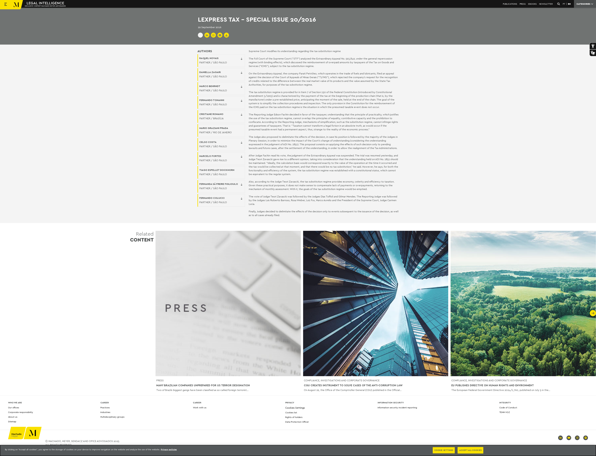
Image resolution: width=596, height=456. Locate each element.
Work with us (199, 407)
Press (160, 380)
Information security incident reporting (397, 407)
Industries (105, 412)
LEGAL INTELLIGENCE (45, 3)
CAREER (104, 402)
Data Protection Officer (297, 421)
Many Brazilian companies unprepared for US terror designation (203, 385)
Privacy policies (169, 449)
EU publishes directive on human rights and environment (492, 385)
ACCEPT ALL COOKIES (470, 450)
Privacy (289, 402)
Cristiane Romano (211, 114)
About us (12, 416)
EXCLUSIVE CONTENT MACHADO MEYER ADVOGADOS (45, 6)
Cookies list (291, 412)
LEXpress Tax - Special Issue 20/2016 (257, 19)
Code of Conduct (508, 407)
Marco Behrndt (209, 86)
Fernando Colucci (211, 197)
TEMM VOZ (504, 412)
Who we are (15, 402)
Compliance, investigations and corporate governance (341, 380)
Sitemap (12, 421)
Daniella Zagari (210, 72)
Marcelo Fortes (210, 155)
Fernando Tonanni (211, 100)
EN (569, 4)
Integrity (505, 402)
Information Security (391, 402)
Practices (105, 407)
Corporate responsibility (20, 412)
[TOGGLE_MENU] (5, 4)
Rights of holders (294, 417)
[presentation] (159, 313)
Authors (204, 51)
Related (142, 237)
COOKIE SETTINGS (443, 450)
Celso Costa (208, 142)
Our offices (13, 407)
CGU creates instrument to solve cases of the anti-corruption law (353, 385)
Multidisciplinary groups (112, 416)
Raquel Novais (209, 58)
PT (564, 4)
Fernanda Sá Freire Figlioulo (218, 183)
